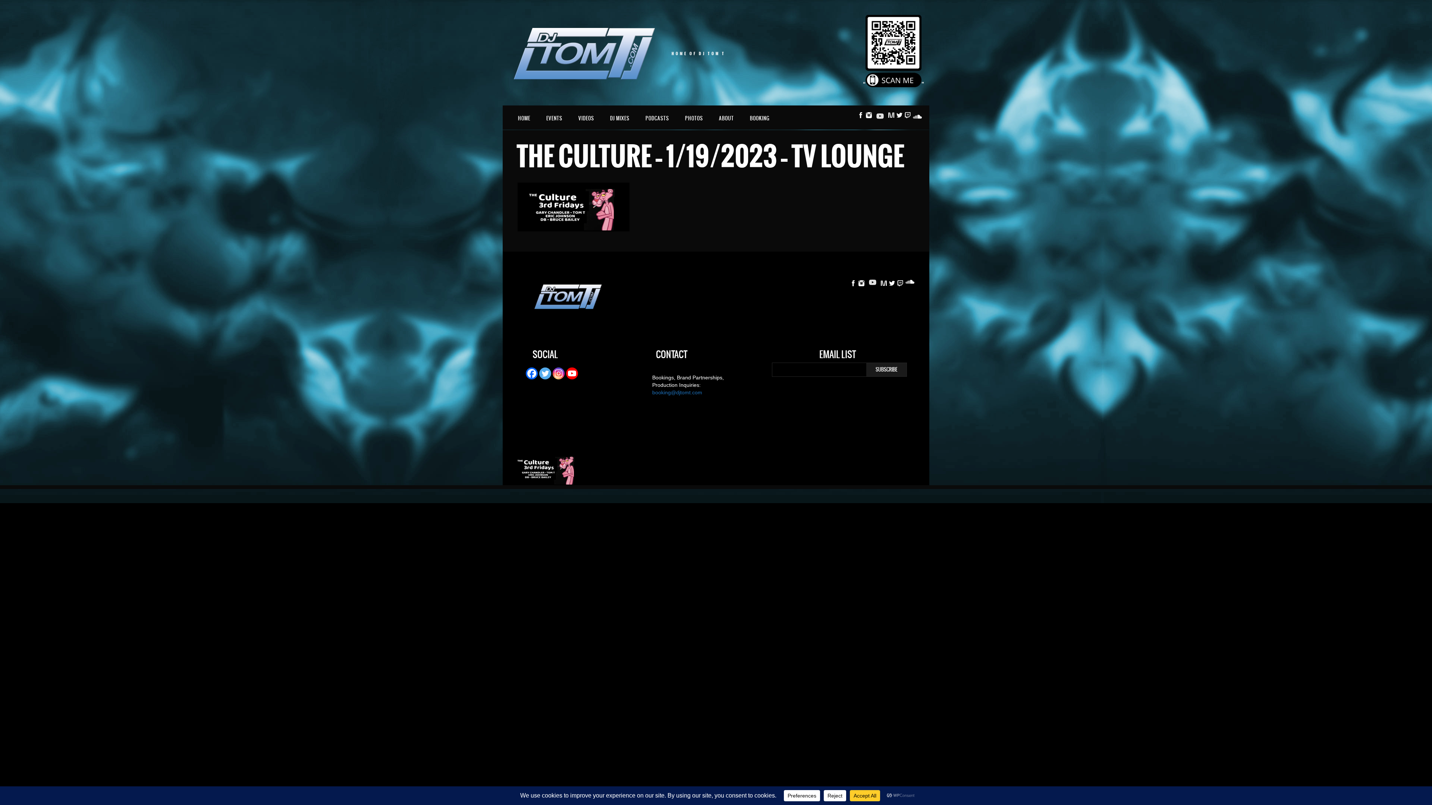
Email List (837, 355)
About (726, 118)
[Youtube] (572, 373)
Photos (694, 118)
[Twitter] (545, 373)
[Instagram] (559, 373)
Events (554, 118)
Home (524, 118)
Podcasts (657, 118)
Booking (760, 118)
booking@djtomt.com (677, 392)
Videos (586, 118)
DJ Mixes (619, 118)
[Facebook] (532, 373)
